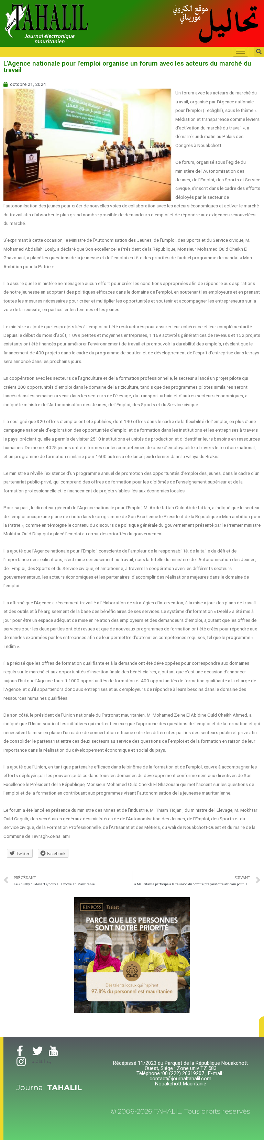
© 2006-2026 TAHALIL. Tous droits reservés (180, 1111)
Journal (49, 1087)
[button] (261, 1026)
